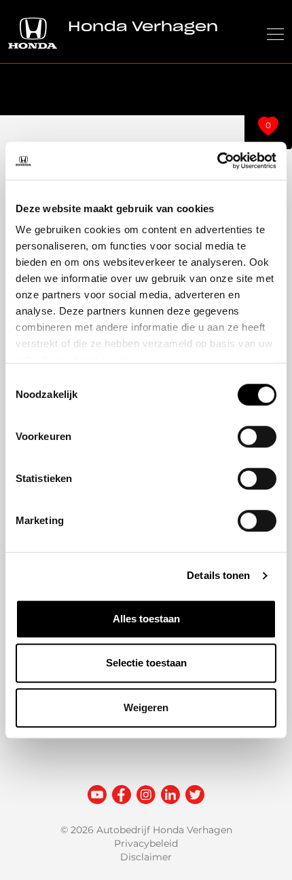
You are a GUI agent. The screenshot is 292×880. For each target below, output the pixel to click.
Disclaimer (146, 857)
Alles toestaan (146, 618)
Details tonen (218, 575)
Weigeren (146, 707)
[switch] (257, 436)
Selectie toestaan (146, 662)
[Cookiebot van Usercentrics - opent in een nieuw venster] (217, 160)
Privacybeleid (146, 843)
